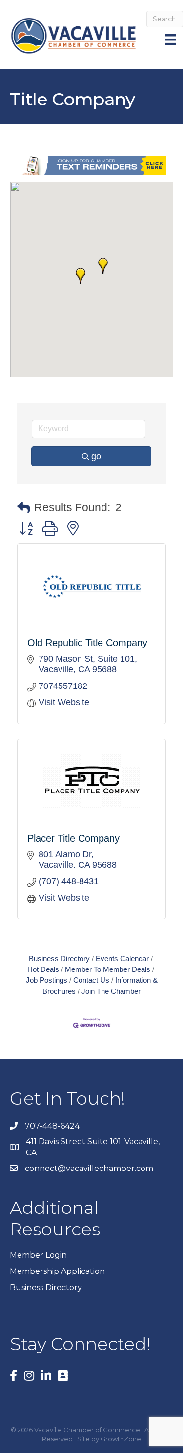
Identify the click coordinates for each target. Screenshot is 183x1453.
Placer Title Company (73, 838)
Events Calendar (122, 958)
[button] (103, 266)
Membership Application (57, 1271)
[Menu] (172, 39)
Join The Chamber (111, 991)
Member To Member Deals (107, 969)
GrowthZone (121, 1439)
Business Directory (59, 958)
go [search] (96, 456)
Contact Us (91, 980)
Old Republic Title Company (87, 642)
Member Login (38, 1255)
